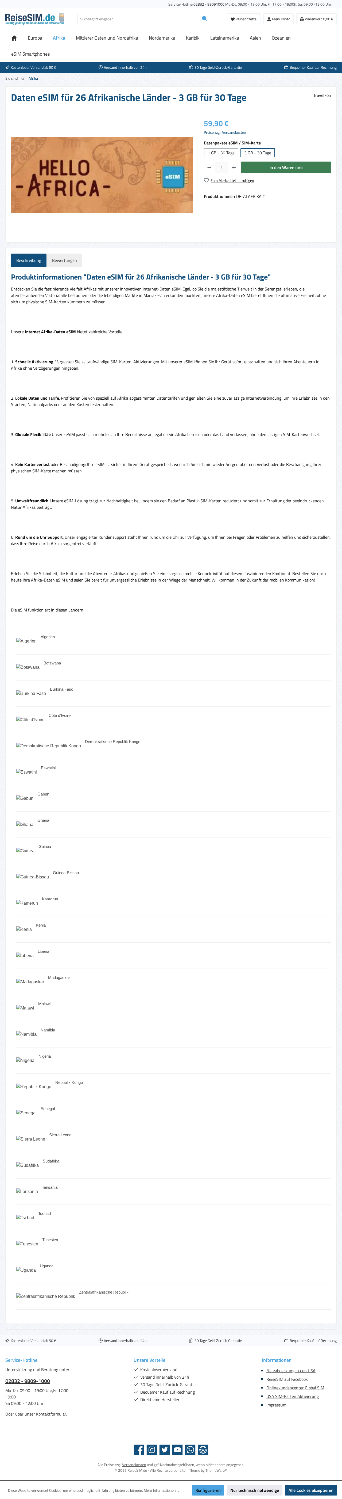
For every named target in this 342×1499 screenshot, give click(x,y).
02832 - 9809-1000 (27, 1381)
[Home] (14, 38)
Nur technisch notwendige (254, 1490)
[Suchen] (205, 19)
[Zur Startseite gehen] (34, 19)
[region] (102, 175)
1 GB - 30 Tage (221, 153)
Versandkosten (134, 1464)
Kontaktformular (51, 1414)
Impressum (276, 1405)
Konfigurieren (208, 1490)
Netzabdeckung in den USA (291, 1370)
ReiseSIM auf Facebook (287, 1379)
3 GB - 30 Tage (257, 153)
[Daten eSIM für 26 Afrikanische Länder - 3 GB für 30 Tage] (102, 175)
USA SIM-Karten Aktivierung (292, 1396)
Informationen (277, 1360)
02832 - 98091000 (208, 4)
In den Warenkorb (286, 167)
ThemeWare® (216, 1470)
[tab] (28, 260)
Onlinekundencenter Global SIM (295, 1388)
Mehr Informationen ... (161, 1490)
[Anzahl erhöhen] (233, 167)
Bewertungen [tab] (64, 260)
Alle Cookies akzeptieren (311, 1490)
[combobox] (138, 19)
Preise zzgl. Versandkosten (225, 132)
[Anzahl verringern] (209, 167)
